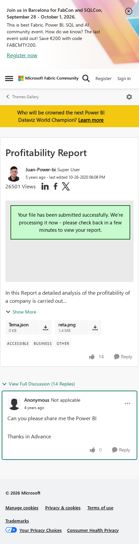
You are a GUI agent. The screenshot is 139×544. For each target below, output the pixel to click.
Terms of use (100, 507)
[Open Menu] (129, 97)
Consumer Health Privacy (93, 530)
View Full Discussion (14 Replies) (42, 383)
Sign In (124, 78)
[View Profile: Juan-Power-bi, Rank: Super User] (13, 173)
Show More (24, 312)
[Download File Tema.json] (45, 327)
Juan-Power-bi (41, 169)
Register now (22, 55)
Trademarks (17, 520)
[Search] (86, 78)
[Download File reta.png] (95, 327)
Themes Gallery (25, 96)
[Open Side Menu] (9, 78)
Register (103, 78)
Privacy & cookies (63, 507)
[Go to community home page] (48, 78)
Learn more (91, 119)
